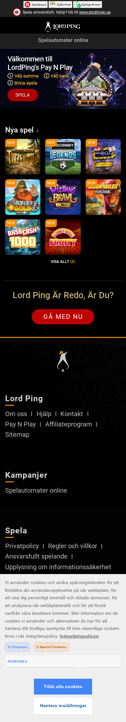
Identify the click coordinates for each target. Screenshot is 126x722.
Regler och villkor (72, 546)
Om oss (16, 414)
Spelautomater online (63, 40)
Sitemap (17, 434)
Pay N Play (20, 424)
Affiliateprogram (68, 424)
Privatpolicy (22, 546)
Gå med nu (63, 316)
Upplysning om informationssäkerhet (58, 567)
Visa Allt (63, 262)
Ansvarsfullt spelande (36, 556)
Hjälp (44, 414)
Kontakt (71, 414)
